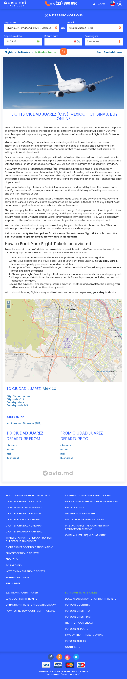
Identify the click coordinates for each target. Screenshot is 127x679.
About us (12, 559)
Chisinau (11, 445)
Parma (10, 449)
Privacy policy (75, 507)
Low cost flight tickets (21, 598)
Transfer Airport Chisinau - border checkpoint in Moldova (29, 539)
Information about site (80, 513)
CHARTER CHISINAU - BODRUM (23, 513)
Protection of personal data (84, 519)
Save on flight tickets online (84, 634)
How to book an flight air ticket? (28, 495)
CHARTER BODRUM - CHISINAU (23, 519)
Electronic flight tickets (22, 592)
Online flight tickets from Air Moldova (31, 604)
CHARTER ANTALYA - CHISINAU (24, 507)
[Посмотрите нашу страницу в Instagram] (68, 657)
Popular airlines (75, 641)
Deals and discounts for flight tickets (90, 598)
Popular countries (77, 604)
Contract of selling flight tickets (88, 495)
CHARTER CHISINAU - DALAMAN (24, 525)
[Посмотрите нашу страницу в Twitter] (76, 657)
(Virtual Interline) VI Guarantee (85, 535)
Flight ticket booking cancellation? (30, 547)
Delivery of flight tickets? (23, 553)
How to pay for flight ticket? (25, 571)
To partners (14, 565)
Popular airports (76, 629)
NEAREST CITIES (19, 49)
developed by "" (63, 674)
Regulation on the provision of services (91, 501)
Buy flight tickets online (81, 592)
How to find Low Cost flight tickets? (30, 611)
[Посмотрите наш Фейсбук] (51, 657)
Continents (72, 647)
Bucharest (12, 458)
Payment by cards (17, 577)
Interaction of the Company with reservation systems (87, 527)
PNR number (13, 583)
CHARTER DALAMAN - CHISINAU (24, 531)
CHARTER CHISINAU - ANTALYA (24, 501)
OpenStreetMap (102, 371)
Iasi (8, 453)
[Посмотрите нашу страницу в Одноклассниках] (59, 657)
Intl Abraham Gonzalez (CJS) (24, 423)
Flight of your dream (79, 622)
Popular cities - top (78, 611)
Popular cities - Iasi (77, 616)
